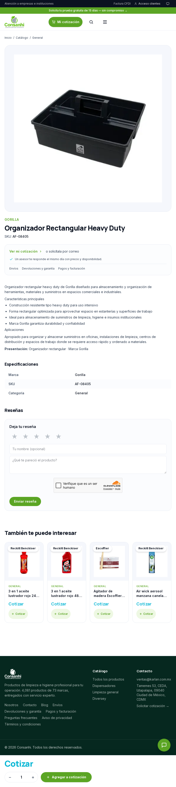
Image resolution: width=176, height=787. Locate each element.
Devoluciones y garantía (38, 268)
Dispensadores (104, 686)
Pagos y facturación (71, 268)
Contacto (30, 705)
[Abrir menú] (105, 22)
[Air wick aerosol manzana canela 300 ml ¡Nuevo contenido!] (152, 582)
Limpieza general (105, 692)
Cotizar (20, 613)
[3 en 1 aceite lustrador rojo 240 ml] (24, 582)
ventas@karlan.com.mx (154, 679)
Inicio (8, 37)
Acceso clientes (149, 3)
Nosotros (11, 705)
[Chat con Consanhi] (164, 745)
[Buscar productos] (91, 22)
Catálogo (22, 37)
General (37, 37)
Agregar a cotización (69, 777)
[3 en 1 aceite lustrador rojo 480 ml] (66, 582)
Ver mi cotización (23, 251)
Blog (44, 705)
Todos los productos (108, 679)
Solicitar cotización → (153, 706)
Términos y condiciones (23, 724)
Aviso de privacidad (57, 718)
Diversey (99, 698)
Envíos (13, 268)
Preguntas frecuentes (21, 718)
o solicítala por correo (62, 251)
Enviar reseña (25, 501)
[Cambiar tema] (167, 3)
